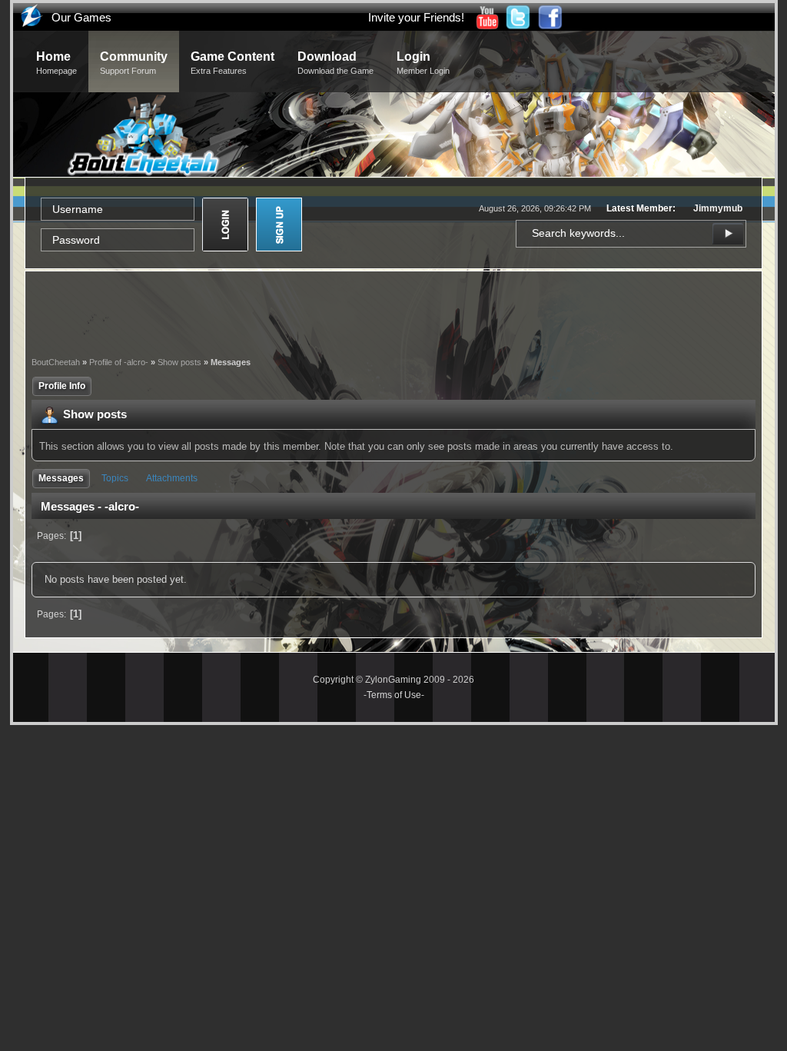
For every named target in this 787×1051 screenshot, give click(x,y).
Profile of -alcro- (118, 362)
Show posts (179, 362)
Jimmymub (717, 208)
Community (134, 62)
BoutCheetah (56, 362)
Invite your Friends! (416, 17)
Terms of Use (394, 695)
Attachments (172, 478)
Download (335, 62)
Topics (114, 478)
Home (56, 62)
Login (423, 62)
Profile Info (61, 386)
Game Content (232, 62)
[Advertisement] (393, 312)
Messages (61, 478)
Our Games (81, 17)
